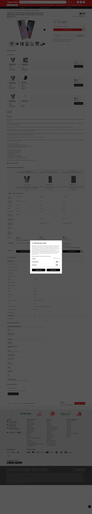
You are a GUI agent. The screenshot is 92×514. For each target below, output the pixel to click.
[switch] (56, 261)
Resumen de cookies (48, 256)
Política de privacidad (35, 256)
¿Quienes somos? (41, 256)
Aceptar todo (53, 270)
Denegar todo (39, 270)
